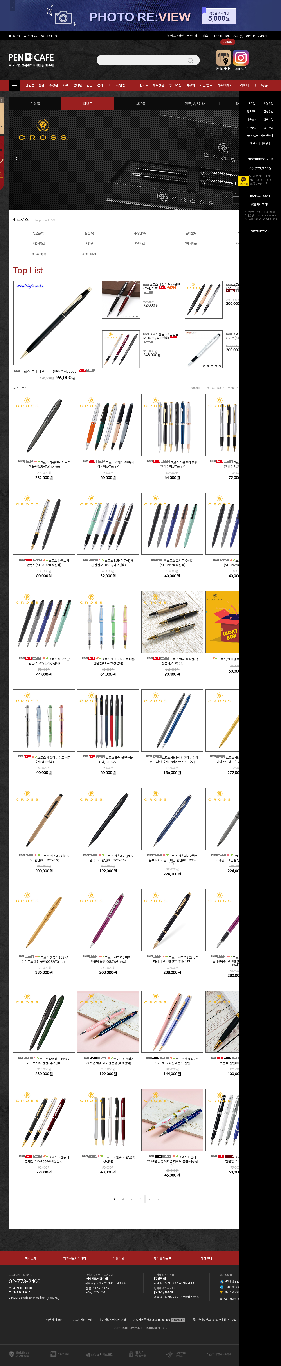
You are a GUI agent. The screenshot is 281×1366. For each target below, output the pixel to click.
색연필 (120, 85)
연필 (89, 85)
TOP (236, 193)
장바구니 (252, 111)
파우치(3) (140, 243)
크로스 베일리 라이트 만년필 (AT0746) (236, 1159)
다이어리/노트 (139, 85)
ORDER (250, 36)
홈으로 (17, 36)
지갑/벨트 (206, 85)
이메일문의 (53, 1298)
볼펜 (42, 85)
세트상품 (158, 85)
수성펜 (53, 85)
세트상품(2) (38, 243)
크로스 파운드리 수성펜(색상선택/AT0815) (237, 464)
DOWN (236, 199)
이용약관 (118, 1258)
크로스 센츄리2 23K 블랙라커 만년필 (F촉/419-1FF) (173, 959)
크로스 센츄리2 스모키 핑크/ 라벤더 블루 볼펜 (173, 1061)
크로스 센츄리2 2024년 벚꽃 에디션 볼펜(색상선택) (109, 1061)
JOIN (228, 36)
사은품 (141, 103)
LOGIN (218, 36)
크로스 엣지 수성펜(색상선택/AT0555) (173, 661)
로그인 (251, 103)
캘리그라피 (104, 85)
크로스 (23, 388)
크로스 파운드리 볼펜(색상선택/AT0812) (172, 464)
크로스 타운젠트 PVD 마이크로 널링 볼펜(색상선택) (44, 1061)
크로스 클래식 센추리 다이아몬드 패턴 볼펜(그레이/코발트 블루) (172, 759)
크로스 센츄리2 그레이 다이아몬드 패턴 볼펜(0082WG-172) (237, 858)
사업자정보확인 (178, 1320)
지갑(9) (89, 243)
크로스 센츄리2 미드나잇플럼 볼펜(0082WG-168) (109, 959)
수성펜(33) (140, 233)
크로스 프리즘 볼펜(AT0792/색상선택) (236, 563)
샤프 (65, 85)
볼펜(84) (89, 233)
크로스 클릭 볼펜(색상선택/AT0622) (109, 759)
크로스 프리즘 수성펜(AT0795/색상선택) (173, 563)
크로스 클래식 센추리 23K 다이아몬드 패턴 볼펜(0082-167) (237, 759)
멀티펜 (77, 85)
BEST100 (51, 35)
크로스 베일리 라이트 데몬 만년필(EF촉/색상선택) (109, 661)
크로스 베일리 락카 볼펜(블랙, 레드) (161, 286)
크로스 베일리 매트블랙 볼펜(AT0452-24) (237, 1061)
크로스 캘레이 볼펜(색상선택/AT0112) (109, 464)
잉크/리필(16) (38, 254)
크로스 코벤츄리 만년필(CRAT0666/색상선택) (44, 1159)
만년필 (29, 85)
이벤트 (88, 103)
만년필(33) (38, 233)
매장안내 (206, 1258)
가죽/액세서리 (226, 85)
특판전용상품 (89, 254)
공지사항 (268, 127)
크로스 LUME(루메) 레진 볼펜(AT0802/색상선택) (109, 563)
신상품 (35, 103)
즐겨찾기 (33, 36)
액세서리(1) (191, 243)
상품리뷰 (268, 119)
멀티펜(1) (191, 233)
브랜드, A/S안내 (193, 103)
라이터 (244, 85)
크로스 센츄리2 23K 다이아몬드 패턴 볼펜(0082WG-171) (45, 959)
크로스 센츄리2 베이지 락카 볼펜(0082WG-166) (45, 858)
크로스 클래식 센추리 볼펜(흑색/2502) (47, 371)
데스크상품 (261, 85)
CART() (238, 36)
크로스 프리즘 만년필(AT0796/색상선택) (45, 661)
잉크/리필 (175, 85)
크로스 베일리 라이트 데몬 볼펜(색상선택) (45, 759)
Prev (16, 158)
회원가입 (268, 103)
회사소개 (30, 1258)
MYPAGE (263, 36)
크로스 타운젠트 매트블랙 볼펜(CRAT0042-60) (44, 464)
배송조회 (252, 119)
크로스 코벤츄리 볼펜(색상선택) (109, 1159)
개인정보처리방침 (74, 1258)
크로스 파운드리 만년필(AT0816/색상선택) (44, 563)
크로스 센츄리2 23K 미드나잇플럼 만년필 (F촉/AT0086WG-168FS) (237, 960)
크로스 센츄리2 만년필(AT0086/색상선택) (160, 336)
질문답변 (268, 111)
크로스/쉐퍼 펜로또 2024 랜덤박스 (240, 659)
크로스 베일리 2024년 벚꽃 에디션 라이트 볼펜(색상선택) (172, 1160)
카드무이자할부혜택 (262, 135)
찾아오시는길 (162, 1258)
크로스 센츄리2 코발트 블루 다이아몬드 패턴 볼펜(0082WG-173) (173, 859)
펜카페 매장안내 (261, 143)
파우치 (190, 85)
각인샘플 (252, 127)
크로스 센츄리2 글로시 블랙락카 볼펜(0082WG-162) (109, 858)
